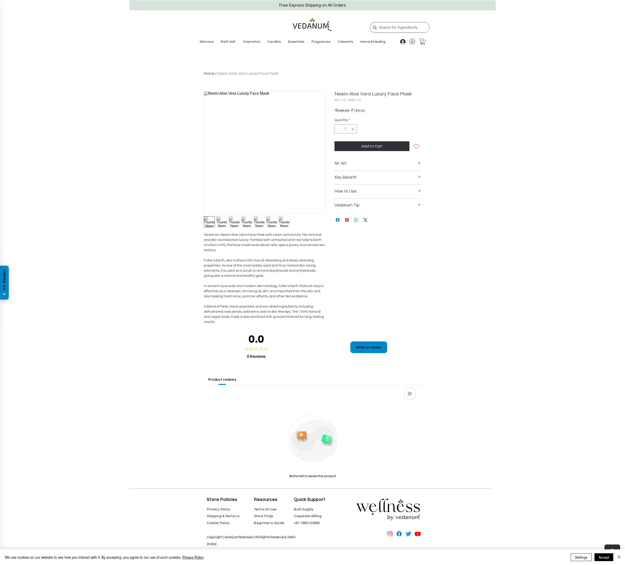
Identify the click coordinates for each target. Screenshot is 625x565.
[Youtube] (417, 533)
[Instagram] (389, 533)
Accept (604, 557)
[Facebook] (399, 533)
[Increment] (353, 129)
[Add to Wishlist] (416, 146)
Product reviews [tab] (222, 379)
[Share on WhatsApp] (356, 220)
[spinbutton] (345, 129)
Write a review (368, 347)
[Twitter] (408, 533)
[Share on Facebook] (338, 220)
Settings (581, 557)
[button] (206, 42)
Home (209, 73)
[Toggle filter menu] (409, 393)
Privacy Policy (193, 557)
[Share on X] (365, 220)
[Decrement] (338, 129)
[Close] (619, 557)
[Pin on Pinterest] (347, 220)
